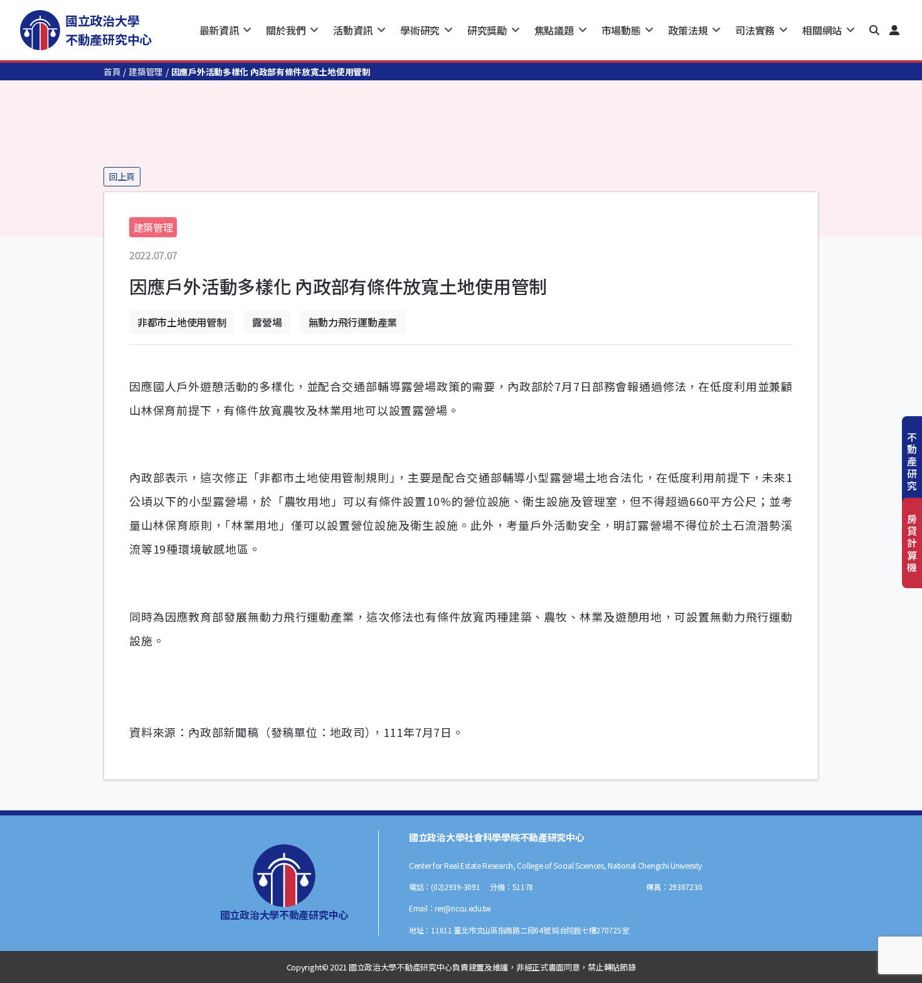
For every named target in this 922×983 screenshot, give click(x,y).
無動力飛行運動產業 (353, 322)
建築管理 (146, 71)
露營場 (267, 322)
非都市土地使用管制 (181, 322)
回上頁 (122, 176)
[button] (874, 30)
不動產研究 (912, 461)
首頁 (111, 71)
